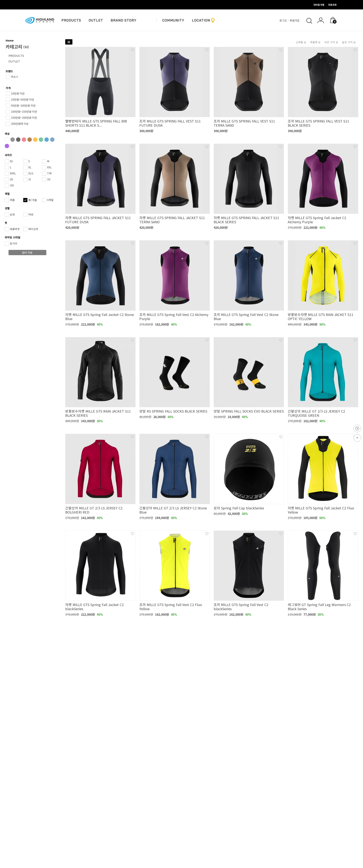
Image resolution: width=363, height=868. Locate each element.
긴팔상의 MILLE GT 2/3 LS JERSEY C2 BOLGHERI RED (94, 509)
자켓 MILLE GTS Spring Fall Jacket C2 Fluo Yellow (321, 509)
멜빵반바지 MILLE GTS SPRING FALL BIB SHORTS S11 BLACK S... (96, 123)
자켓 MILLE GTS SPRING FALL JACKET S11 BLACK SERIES (246, 219)
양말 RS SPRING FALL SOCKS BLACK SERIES (173, 411)
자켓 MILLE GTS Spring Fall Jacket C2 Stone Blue (99, 316)
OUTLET (96, 20)
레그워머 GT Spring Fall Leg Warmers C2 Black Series (319, 606)
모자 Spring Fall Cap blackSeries (239, 507)
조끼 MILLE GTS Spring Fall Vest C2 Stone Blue (246, 316)
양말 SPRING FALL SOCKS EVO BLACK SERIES (249, 411)
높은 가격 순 (349, 42)
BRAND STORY (124, 20)
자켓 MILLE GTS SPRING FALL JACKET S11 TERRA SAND (172, 219)
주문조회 (332, 4)
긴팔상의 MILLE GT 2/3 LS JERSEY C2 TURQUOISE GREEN (316, 413)
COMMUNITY (173, 20)
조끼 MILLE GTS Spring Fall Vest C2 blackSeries (241, 606)
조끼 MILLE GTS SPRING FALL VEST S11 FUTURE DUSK (170, 123)
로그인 (283, 20)
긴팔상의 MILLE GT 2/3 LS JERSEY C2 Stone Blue (173, 509)
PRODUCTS (71, 20)
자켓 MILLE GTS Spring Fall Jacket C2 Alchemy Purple (317, 219)
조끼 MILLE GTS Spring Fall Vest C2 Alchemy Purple (173, 316)
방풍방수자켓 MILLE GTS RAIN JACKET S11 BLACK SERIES (98, 413)
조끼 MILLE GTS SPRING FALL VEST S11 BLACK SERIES (318, 123)
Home (10, 40)
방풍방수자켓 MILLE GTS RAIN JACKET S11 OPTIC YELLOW (320, 316)
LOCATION (201, 20)
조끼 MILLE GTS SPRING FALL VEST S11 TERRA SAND (244, 123)
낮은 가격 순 (331, 42)
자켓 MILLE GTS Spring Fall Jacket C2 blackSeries (94, 606)
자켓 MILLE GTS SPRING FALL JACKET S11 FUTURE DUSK (98, 219)
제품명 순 (315, 42)
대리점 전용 (318, 4)
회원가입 (295, 20)
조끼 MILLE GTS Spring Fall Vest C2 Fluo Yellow (170, 606)
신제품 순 (301, 42)
